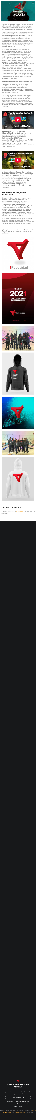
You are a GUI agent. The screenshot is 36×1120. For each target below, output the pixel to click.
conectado (20, 511)
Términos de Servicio (20, 1112)
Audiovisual (11, 1104)
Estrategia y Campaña (22, 1101)
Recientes (10, 1101)
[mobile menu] (33, 3)
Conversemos (18, 1097)
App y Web (18, 1107)
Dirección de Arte (22, 1104)
